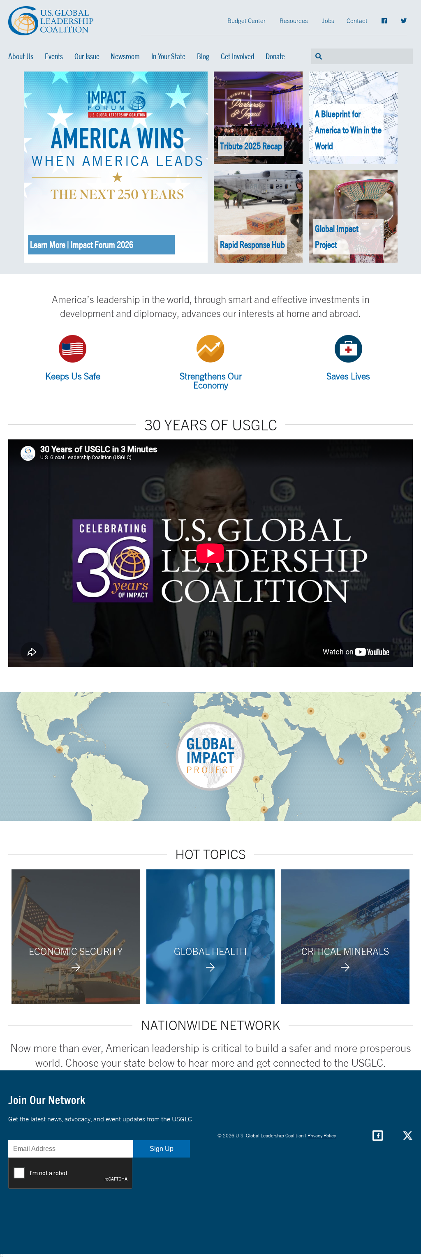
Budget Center (246, 20)
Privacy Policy (322, 1135)
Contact (357, 20)
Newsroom (125, 56)
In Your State (168, 56)
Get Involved (237, 56)
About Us (20, 56)
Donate (275, 56)
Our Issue (86, 56)
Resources (294, 20)
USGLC (51, 20)
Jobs (328, 20)
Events (54, 56)
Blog (203, 56)
